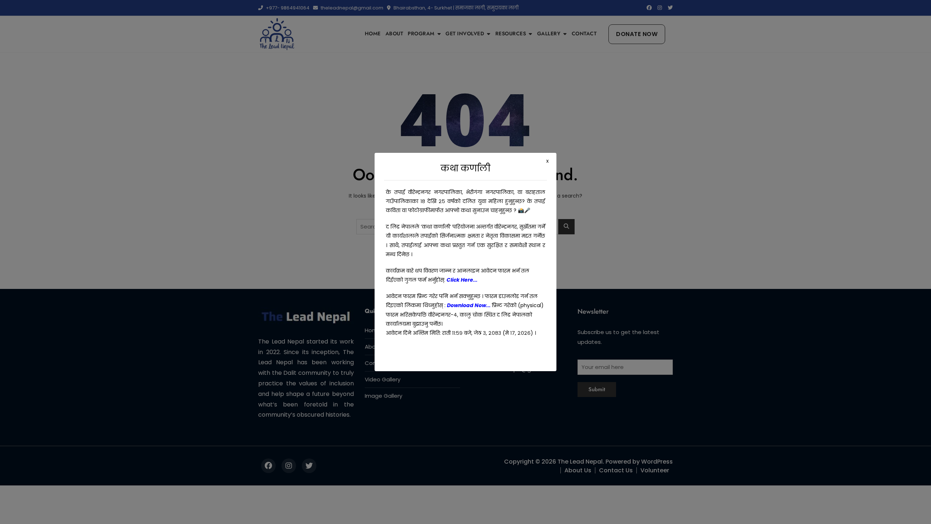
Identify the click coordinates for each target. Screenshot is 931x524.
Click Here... (462, 279)
